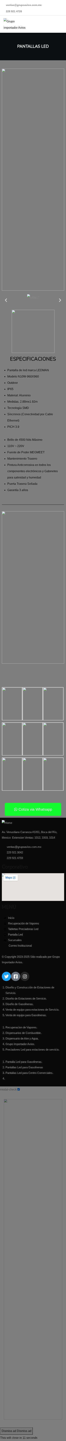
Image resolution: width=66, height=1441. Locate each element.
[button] (6, 300)
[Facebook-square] (15, 976)
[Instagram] (24, 976)
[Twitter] (6, 976)
